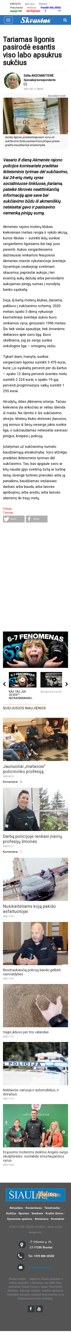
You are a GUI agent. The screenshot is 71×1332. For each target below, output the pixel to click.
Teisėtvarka (52, 1207)
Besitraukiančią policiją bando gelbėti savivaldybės (32, 972)
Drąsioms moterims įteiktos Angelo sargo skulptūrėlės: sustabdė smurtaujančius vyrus (35, 1156)
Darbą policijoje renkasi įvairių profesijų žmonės (32, 839)
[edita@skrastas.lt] (25, 84)
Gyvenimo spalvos (19, 1218)
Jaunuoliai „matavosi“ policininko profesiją (24, 769)
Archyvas (31, 7)
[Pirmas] (35, 19)
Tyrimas (8, 512)
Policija (7, 508)
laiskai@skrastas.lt (41, 1267)
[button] (14, 519)
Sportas (24, 1213)
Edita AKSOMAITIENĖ (39, 75)
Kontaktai (57, 1218)
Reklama (43, 3)
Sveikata (37, 1213)
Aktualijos (16, 1207)
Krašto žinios (54, 1213)
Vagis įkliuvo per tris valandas (26, 1032)
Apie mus (30, 3)
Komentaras (34, 1207)
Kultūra (11, 1213)
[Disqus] (35, 577)
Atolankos (42, 1218)
